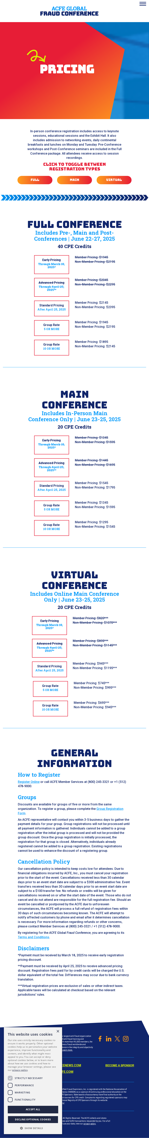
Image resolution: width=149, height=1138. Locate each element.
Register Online (29, 782)
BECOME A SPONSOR (119, 1065)
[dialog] (33, 1080)
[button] (33, 1128)
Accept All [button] (33, 1109)
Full (35, 180)
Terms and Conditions (33, 937)
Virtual (114, 180)
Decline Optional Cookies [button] (33, 1119)
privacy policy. (89, 1124)
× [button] (57, 1031)
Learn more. (67, 1050)
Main (74, 180)
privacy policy (20, 1070)
